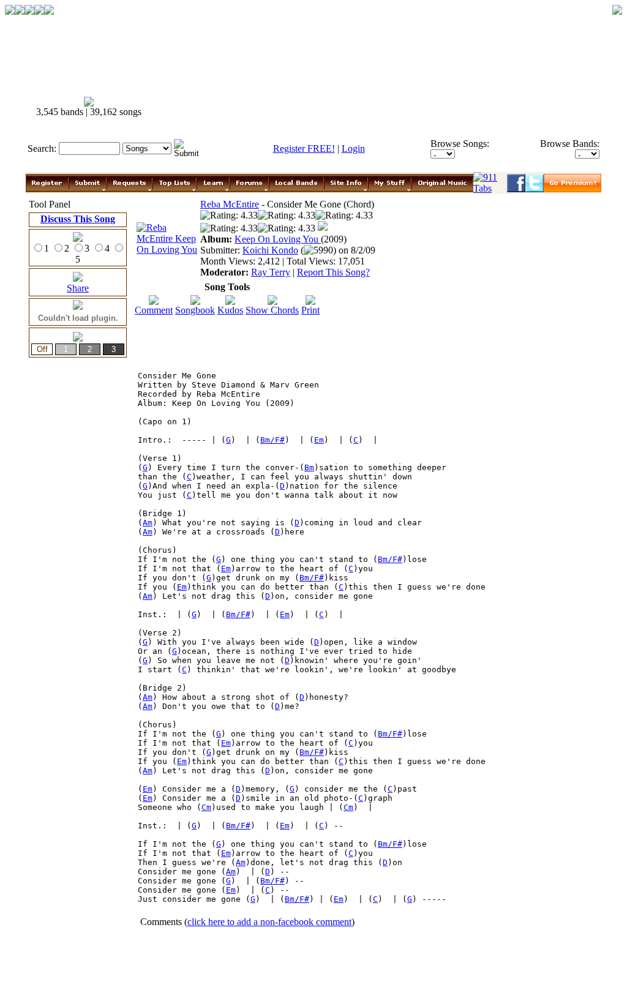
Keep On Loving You (278, 239)
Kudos (230, 310)
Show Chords (272, 310)
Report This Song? (333, 272)
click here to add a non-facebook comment (269, 922)
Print (310, 310)
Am (147, 522)
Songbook (195, 310)
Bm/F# (272, 439)
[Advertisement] (380, 107)
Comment (154, 310)
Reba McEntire (229, 204)
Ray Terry (270, 272)
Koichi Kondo (270, 250)
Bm (309, 467)
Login (353, 148)
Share (78, 288)
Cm (206, 807)
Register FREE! (304, 148)
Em (319, 439)
